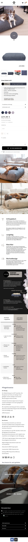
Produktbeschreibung (7, 104)
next (24, 56)
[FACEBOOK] (12, 539)
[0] (25, 3)
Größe (3, 128)
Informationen (6, 523)
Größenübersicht (6, 107)
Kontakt (4, 525)
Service (4, 528)
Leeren (4, 137)
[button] (14, 104)
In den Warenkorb (16, 148)
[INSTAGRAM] (16, 539)
